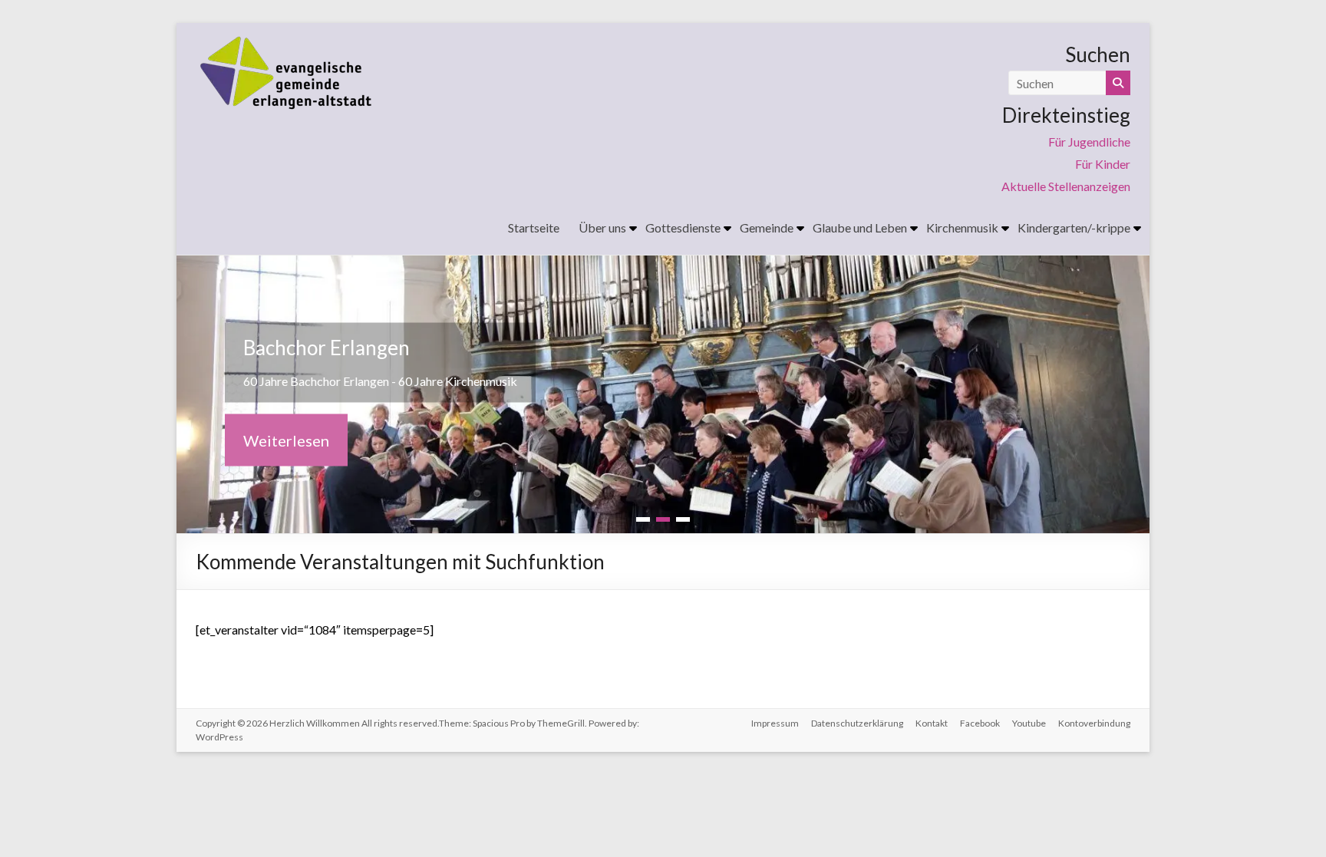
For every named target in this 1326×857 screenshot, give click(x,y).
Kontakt (931, 723)
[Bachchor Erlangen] (663, 266)
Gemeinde (766, 227)
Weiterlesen (286, 440)
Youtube (1029, 723)
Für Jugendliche (1089, 141)
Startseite (533, 227)
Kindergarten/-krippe (1074, 227)
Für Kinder (1102, 164)
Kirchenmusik (962, 227)
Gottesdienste (683, 227)
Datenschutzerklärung (857, 723)
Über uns (602, 227)
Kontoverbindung (1094, 723)
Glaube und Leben (860, 227)
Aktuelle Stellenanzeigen (1065, 186)
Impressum (775, 723)
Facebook (980, 723)
